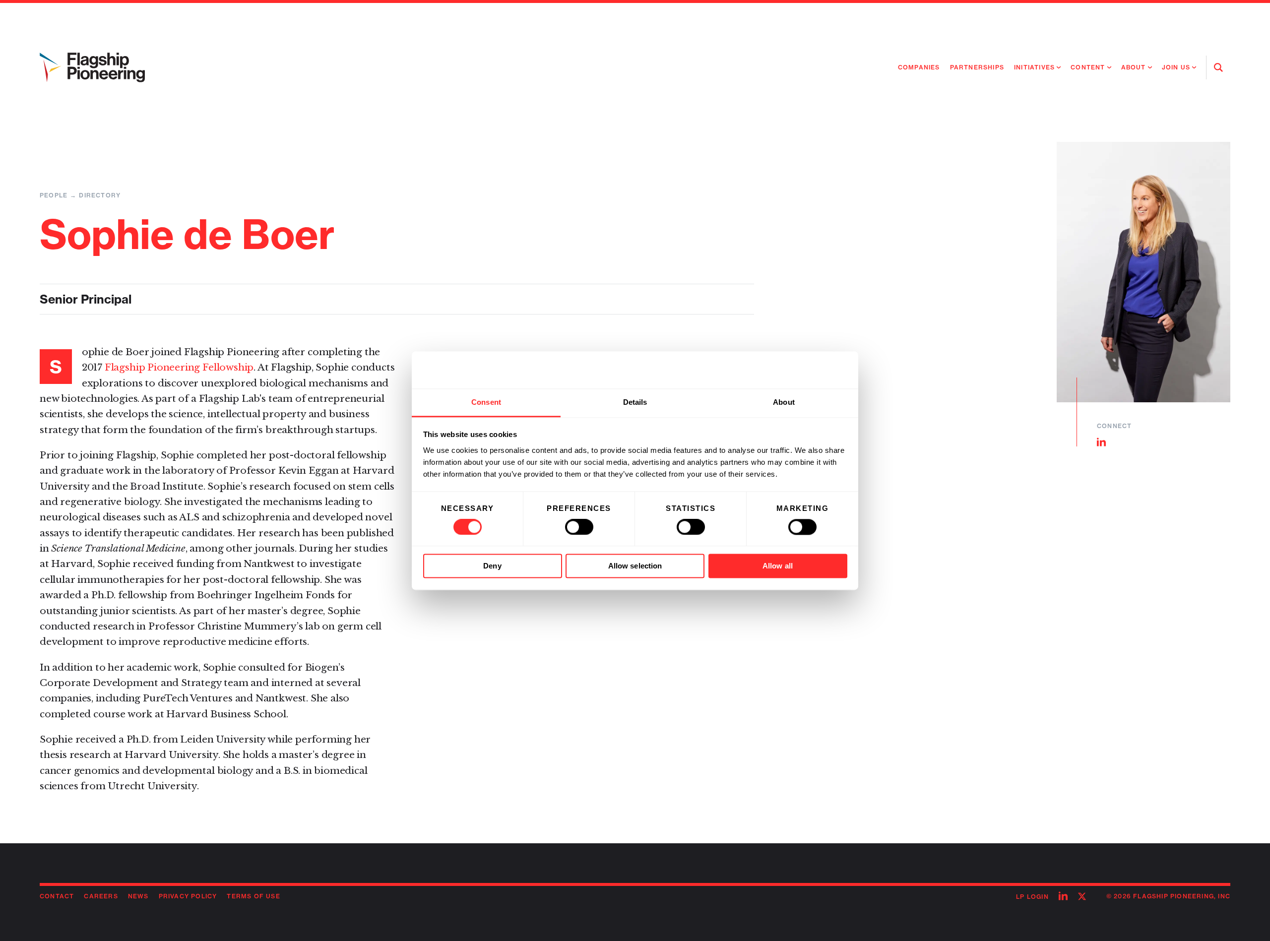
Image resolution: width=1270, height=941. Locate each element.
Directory (100, 195)
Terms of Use (253, 896)
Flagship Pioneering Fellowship (179, 367)
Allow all (777, 566)
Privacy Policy (188, 896)
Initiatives (1034, 67)
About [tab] (784, 402)
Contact (57, 896)
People (53, 195)
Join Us (1176, 67)
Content (1088, 67)
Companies (919, 67)
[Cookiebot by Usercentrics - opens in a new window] (804, 369)
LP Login (1032, 896)
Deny (492, 566)
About (1133, 67)
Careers (101, 896)
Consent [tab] (486, 402)
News (138, 896)
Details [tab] (635, 402)
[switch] (579, 527)
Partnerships (977, 67)
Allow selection (635, 566)
